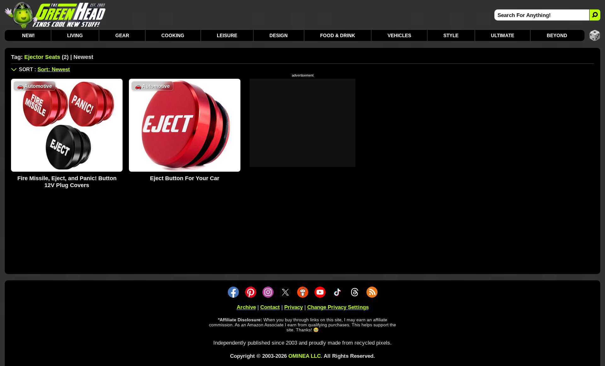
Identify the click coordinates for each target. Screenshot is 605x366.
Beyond (557, 35)
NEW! (28, 35)
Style (450, 35)
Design (278, 35)
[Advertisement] (302, 123)
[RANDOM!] (594, 35)
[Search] (594, 14)
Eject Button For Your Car (184, 178)
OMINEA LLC (304, 356)
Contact (270, 307)
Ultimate (502, 35)
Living (75, 35)
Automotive (34, 86)
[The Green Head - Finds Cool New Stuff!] (55, 15)
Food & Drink (337, 35)
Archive (246, 307)
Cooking (172, 35)
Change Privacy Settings (338, 307)
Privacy (293, 307)
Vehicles (399, 35)
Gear (122, 35)
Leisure (227, 35)
